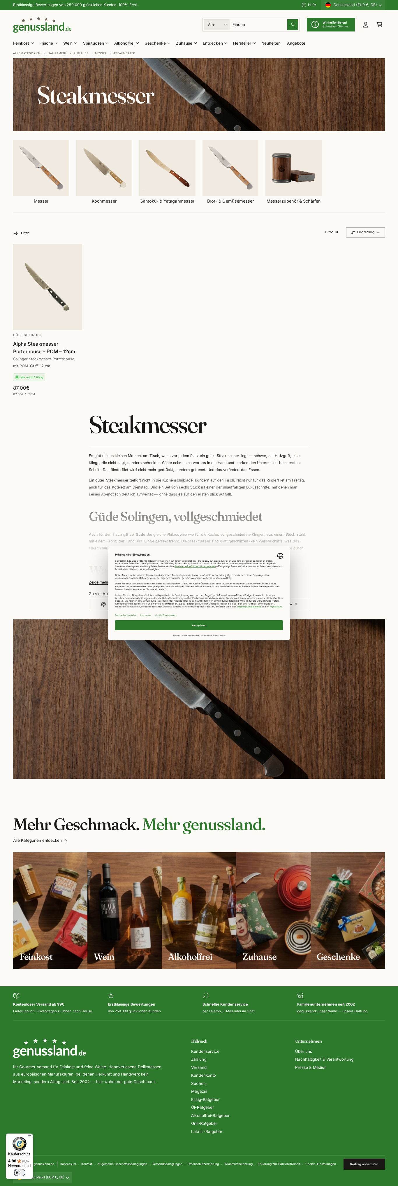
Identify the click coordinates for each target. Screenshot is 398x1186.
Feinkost (21, 43)
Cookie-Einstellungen (320, 1164)
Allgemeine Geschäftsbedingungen (122, 1164)
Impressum (68, 1164)
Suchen (198, 1083)
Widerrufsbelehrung (238, 1164)
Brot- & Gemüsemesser (230, 200)
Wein (68, 43)
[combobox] (265, 24)
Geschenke (155, 43)
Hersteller (242, 43)
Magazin (199, 1091)
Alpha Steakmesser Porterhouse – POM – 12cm (44, 348)
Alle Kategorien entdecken (37, 840)
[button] (379, 24)
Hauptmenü (57, 53)
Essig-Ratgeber (205, 1099)
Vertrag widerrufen (364, 1164)
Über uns (303, 1051)
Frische (46, 43)
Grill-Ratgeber (204, 1123)
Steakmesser (124, 53)
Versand (198, 1067)
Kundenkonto (203, 1075)
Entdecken (213, 43)
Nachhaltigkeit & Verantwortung (324, 1059)
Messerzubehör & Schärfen (293, 200)
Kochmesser (104, 200)
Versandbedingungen (167, 1164)
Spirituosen (93, 43)
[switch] (19, 1172)
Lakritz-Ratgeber (206, 1131)
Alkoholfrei (124, 43)
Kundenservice (205, 1051)
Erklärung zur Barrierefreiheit (279, 1164)
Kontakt (86, 1164)
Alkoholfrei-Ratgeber (210, 1115)
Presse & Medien (311, 1067)
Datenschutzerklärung (203, 1164)
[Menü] (29, 1137)
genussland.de (44, 1164)
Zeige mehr (98, 582)
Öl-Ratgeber (202, 1107)
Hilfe (312, 5)
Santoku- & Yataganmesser (167, 200)
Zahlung (198, 1059)
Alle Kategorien (26, 53)
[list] (199, 1003)
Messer (101, 53)
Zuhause (184, 43)
